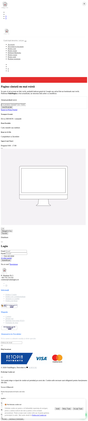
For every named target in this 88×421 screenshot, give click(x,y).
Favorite (4, 233)
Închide (4, 419)
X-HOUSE (33, 367)
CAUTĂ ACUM (7, 107)
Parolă (3, 253)
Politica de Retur (12, 301)
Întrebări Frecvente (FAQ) (15, 321)
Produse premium (14, 59)
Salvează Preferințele (16, 419)
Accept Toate (78, 409)
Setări (58, 409)
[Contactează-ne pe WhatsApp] (6, 286)
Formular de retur (12, 323)
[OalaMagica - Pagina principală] (4, 8)
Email (3, 251)
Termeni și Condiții (12, 299)
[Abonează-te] (2, 345)
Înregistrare (14, 264)
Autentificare (6, 260)
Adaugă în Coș (7, 231)
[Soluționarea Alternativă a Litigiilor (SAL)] (9, 308)
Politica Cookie (11, 295)
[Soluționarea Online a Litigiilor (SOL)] (9, 329)
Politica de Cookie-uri (39, 415)
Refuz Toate (67, 409)
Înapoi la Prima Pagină (9, 110)
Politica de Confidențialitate (15, 297)
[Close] (2, 148)
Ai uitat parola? (6, 258)
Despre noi (9, 319)
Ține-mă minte (9, 256)
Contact (8, 316)
